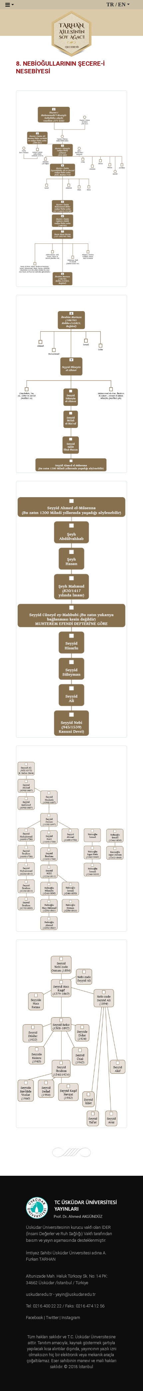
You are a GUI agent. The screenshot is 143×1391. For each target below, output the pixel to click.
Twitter (52, 1317)
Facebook (34, 1317)
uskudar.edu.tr (39, 1294)
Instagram (71, 1317)
